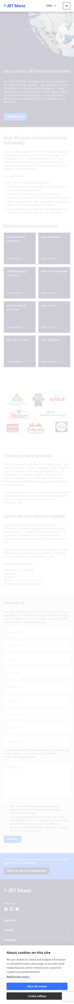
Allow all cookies (37, 986)
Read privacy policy (18, 976)
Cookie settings (37, 996)
